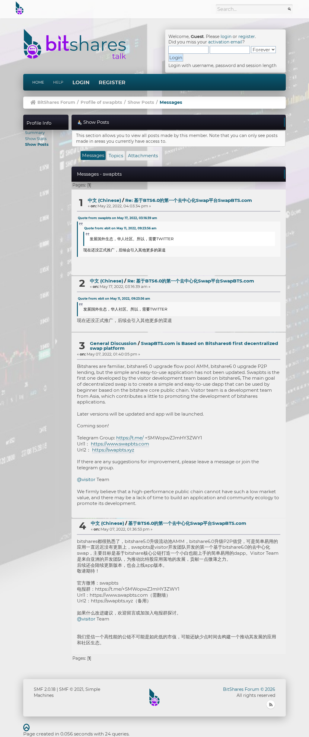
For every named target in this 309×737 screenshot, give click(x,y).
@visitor (86, 479)
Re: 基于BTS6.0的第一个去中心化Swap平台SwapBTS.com (188, 200)
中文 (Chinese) (104, 200)
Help (58, 82)
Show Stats (35, 138)
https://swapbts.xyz (113, 450)
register (246, 36)
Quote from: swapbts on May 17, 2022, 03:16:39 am (117, 218)
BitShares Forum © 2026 (249, 689)
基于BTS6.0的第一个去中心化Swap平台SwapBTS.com (187, 523)
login (226, 36)
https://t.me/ (130, 438)
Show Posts (37, 144)
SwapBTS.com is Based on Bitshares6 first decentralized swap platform (184, 345)
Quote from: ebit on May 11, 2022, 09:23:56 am (120, 228)
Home (38, 82)
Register (112, 82)
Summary (35, 132)
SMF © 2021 (71, 689)
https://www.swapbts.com (120, 444)
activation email (225, 42)
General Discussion (113, 343)
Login (81, 82)
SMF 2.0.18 (45, 689)
